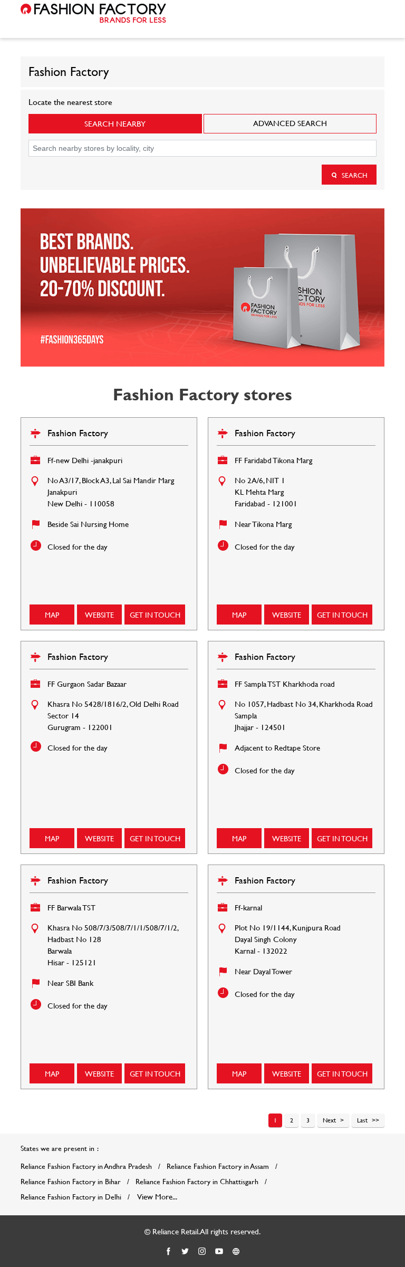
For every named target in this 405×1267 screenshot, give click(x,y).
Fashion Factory (77, 433)
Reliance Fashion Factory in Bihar (71, 1181)
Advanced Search (290, 123)
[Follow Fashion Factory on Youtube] (219, 1251)
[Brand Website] (236, 1251)
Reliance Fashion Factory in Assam (218, 1166)
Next (329, 1120)
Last (362, 1120)
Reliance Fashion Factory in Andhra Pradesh (86, 1166)
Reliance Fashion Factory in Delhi (71, 1197)
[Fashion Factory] (93, 13)
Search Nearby (115, 123)
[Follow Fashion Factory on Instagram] (202, 1251)
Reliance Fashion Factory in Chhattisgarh (197, 1181)
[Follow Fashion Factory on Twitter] (185, 1251)
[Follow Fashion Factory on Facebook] (168, 1251)
